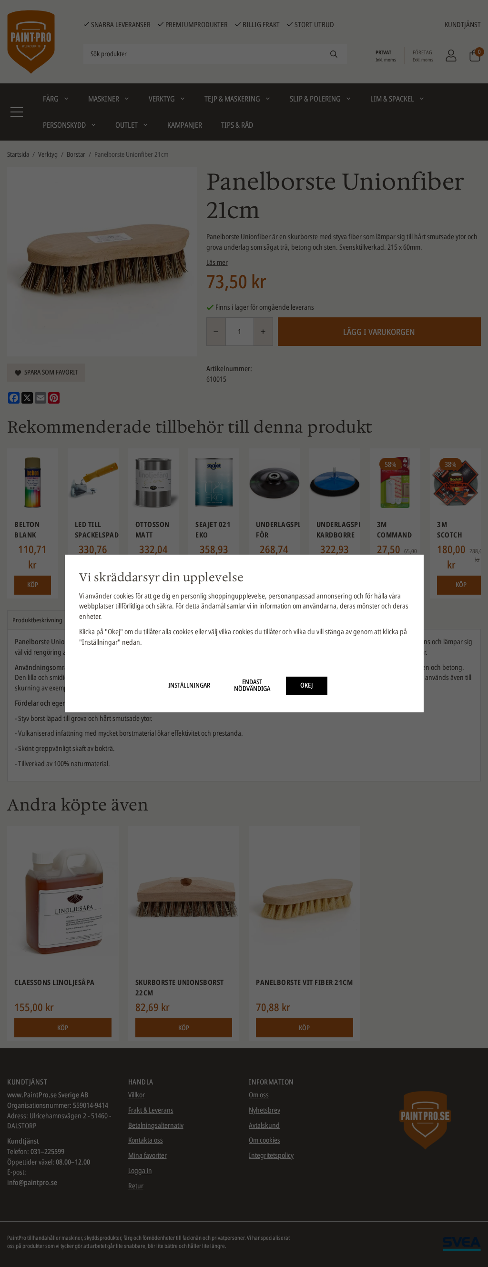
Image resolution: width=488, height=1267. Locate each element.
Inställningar (189, 685)
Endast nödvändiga (252, 685)
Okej (306, 685)
